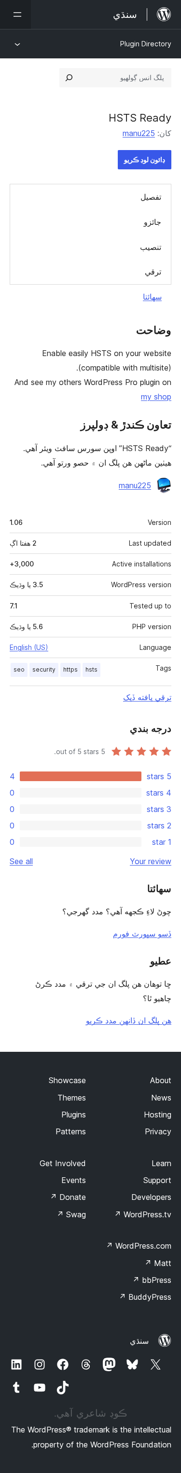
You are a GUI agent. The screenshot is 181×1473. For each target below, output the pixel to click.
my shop (156, 396)
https (70, 669)
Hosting (157, 1114)
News (161, 1097)
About (160, 1080)
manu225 (139, 133)
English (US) (29, 647)
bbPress (151, 1280)
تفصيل (150, 197)
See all (21, 861)
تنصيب (150, 247)
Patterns (71, 1131)
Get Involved (63, 1163)
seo (19, 669)
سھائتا (152, 297)
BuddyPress (145, 1297)
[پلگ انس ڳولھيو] (69, 77)
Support (157, 1180)
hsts (91, 669)
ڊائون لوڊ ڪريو (144, 159)
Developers (151, 1197)
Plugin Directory (145, 44)
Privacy (158, 1131)
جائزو (152, 222)
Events (73, 1180)
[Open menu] (15, 14)
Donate (68, 1197)
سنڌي (139, 1341)
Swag (71, 1214)
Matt (157, 1263)
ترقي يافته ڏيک (147, 697)
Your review (150, 861)
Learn (161, 1163)
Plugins (73, 1114)
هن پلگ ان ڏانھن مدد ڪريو (128, 1020)
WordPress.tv (142, 1214)
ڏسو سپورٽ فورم (142, 933)
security (44, 669)
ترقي (153, 271)
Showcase (67, 1080)
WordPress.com (138, 1246)
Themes (71, 1097)
